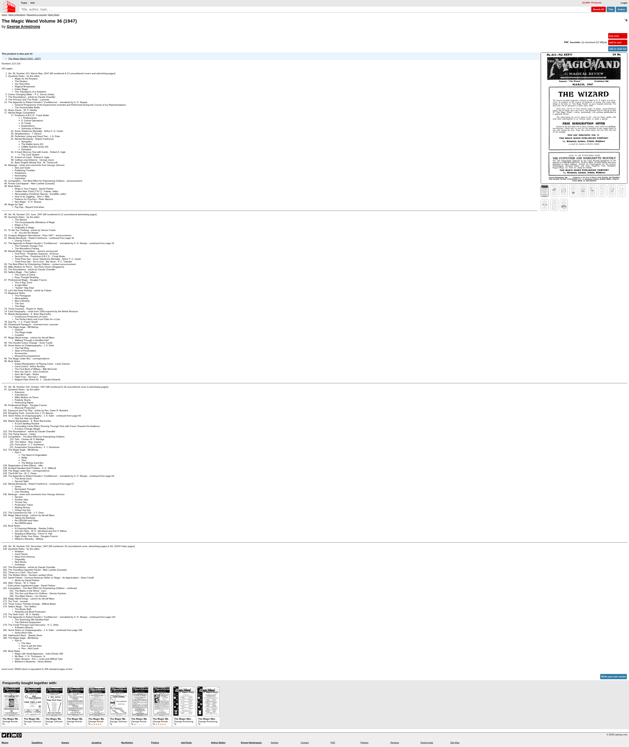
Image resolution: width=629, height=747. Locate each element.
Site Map (454, 742)
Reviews (394, 742)
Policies (364, 742)
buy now (614, 36)
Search (598, 9)
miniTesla (186, 742)
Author (621, 9)
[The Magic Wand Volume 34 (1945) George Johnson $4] (33, 701)
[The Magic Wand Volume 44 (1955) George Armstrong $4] (208, 701)
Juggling (96, 742)
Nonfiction (127, 742)
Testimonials (426, 742)
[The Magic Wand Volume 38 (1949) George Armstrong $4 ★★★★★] (97, 701)
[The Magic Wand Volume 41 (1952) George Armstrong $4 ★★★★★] (161, 701)
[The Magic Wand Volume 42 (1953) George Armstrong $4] (184, 701)
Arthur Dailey (218, 742)
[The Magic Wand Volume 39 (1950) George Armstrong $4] (76, 701)
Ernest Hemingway (251, 742)
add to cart (615, 42)
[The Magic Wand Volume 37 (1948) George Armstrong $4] (11, 701)
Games (65, 742)
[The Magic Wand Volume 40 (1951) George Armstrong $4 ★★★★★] (140, 701)
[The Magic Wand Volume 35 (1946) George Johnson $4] (54, 701)
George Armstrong (23, 26)
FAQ (333, 742)
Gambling (37, 742)
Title (611, 9)
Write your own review (613, 676)
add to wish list (617, 48)
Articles (274, 742)
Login (624, 2)
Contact (305, 742)
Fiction (155, 742)
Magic (5, 742)
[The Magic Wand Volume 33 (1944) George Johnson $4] (118, 701)
